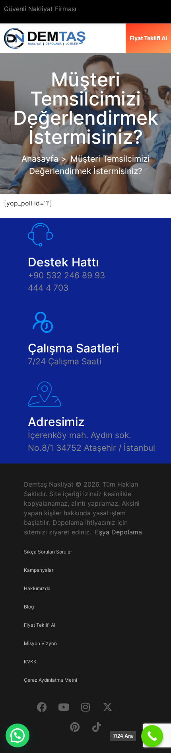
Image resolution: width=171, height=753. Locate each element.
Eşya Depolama (118, 532)
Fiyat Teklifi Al (39, 625)
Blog (29, 607)
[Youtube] (64, 707)
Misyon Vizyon (40, 643)
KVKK (30, 662)
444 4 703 (48, 288)
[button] (17, 735)
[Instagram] (85, 707)
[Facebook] (42, 707)
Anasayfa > (43, 159)
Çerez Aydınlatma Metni (50, 680)
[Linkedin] (129, 707)
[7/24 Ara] (152, 736)
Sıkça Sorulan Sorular (48, 552)
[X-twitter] (107, 707)
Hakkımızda (37, 588)
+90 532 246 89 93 (66, 275)
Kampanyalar (38, 570)
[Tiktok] (97, 727)
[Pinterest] (75, 727)
